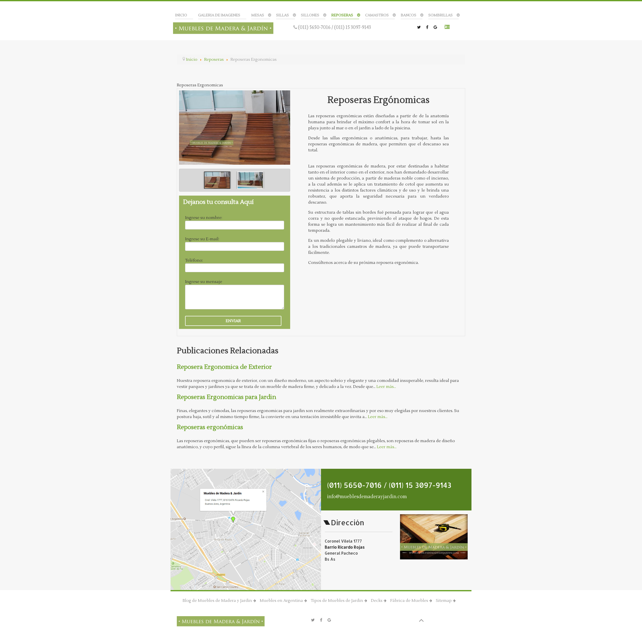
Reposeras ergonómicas (210, 427)
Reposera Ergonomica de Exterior (224, 367)
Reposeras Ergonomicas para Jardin (226, 397)
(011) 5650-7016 (315, 27)
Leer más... (386, 386)
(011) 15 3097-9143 (352, 27)
